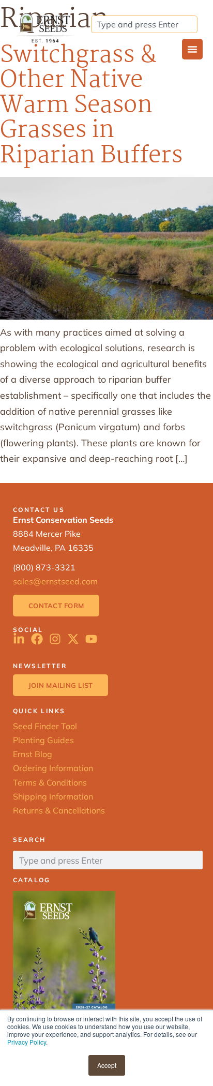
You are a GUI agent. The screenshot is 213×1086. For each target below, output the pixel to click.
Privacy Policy (26, 1041)
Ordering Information (53, 768)
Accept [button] (106, 1065)
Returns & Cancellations (59, 810)
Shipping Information (53, 796)
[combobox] (144, 24)
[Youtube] (91, 639)
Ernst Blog (32, 754)
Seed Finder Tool (45, 726)
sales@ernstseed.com (55, 581)
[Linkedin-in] (19, 639)
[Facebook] (37, 639)
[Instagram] (55, 639)
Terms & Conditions (50, 782)
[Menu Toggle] (192, 49)
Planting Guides (43, 740)
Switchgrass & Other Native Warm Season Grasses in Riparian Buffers (91, 105)
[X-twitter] (73, 639)
